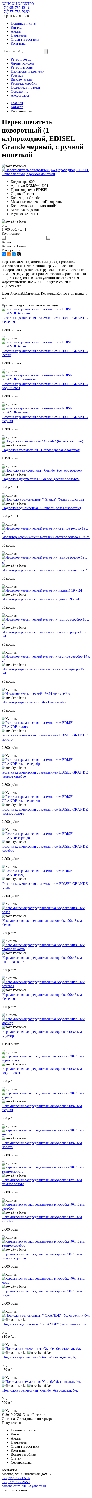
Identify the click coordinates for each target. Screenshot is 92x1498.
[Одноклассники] (9, 254)
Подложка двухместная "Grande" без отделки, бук (40, 1357)
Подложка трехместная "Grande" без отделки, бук (40, 1390)
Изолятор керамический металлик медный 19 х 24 (40, 599)
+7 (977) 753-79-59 (16, 12)
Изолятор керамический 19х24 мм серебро (34, 702)
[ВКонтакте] (4, 254)
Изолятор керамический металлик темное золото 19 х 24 (45, 570)
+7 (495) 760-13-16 (16, 8)
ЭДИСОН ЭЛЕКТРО (18, 4)
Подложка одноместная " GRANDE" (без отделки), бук (44, 1324)
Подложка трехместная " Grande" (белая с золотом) (41, 450)
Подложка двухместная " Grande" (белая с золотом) (41, 479)
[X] (19, 254)
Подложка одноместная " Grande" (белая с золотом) (41, 508)
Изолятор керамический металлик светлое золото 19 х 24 (46, 537)
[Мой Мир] (14, 254)
